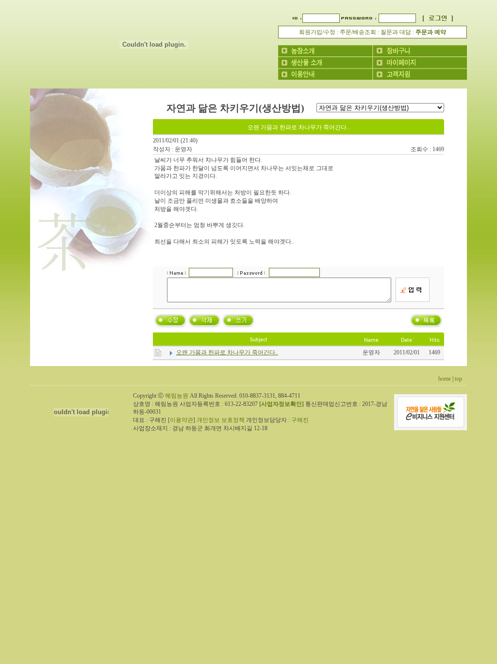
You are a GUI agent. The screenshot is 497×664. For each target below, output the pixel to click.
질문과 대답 (396, 32)
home (444, 378)
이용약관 (181, 420)
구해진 (300, 420)
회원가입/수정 (317, 32)
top (458, 378)
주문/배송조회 (358, 32)
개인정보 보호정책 (221, 420)
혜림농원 (176, 395)
